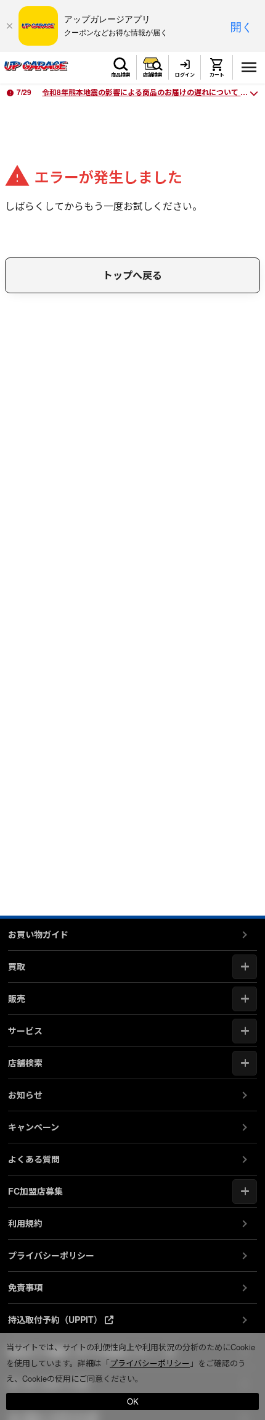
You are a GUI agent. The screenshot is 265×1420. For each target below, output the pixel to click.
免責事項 (25, 1287)
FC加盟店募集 (35, 1191)
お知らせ (25, 1094)
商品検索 (121, 74)
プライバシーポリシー (51, 1255)
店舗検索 (153, 74)
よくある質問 (34, 1159)
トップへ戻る (132, 275)
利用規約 (25, 1223)
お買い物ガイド (38, 934)
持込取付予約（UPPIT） (56, 1319)
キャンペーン (33, 1127)
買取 (16, 966)
